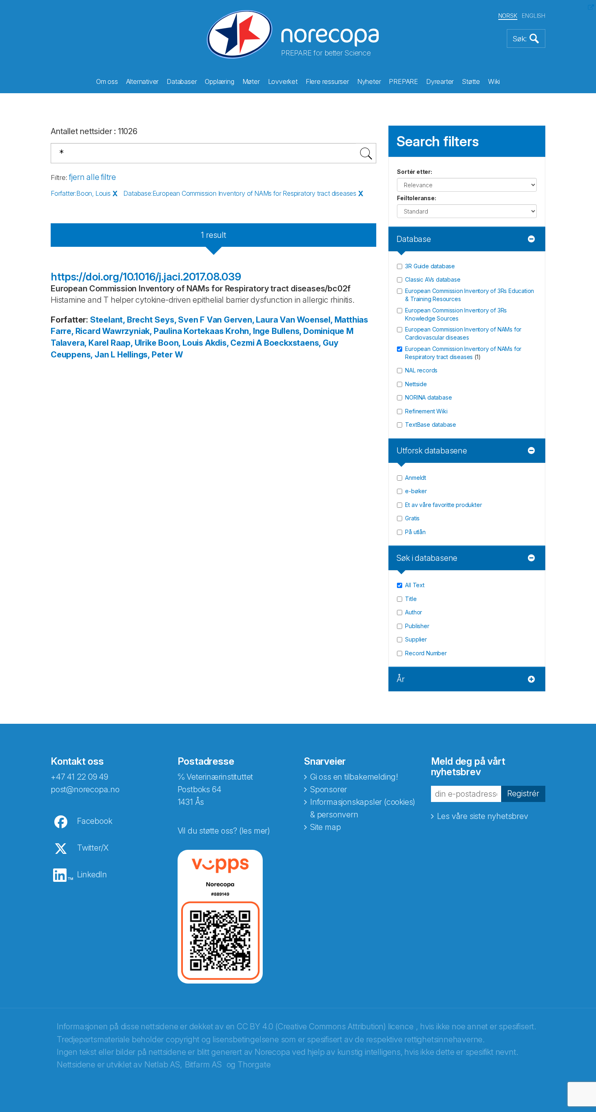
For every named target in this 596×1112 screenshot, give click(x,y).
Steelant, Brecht (121, 320)
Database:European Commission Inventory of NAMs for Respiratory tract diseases (239, 193)
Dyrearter (440, 81)
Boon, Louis (180, 343)
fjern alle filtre (92, 177)
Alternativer (142, 81)
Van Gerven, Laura (242, 320)
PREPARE (403, 81)
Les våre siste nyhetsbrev (482, 816)
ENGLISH (533, 15)
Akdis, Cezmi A (233, 343)
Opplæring (219, 81)
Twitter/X (93, 848)
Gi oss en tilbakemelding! (354, 777)
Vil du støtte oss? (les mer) (224, 831)
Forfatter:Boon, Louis (81, 193)
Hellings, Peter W (150, 354)
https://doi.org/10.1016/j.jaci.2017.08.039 (146, 276)
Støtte (471, 81)
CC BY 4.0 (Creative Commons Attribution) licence (325, 1026)
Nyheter (369, 81)
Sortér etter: (414, 171)
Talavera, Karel (80, 343)
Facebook (94, 821)
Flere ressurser (327, 81)
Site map (325, 827)
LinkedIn (92, 874)
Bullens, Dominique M (313, 331)
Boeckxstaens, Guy (301, 343)
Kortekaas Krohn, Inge (227, 331)
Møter (251, 81)
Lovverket (283, 81)
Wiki (494, 81)
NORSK (507, 15)
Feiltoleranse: (416, 198)
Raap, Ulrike (134, 343)
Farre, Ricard (75, 331)
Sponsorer (328, 789)
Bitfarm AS (203, 1064)
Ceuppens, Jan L (83, 354)
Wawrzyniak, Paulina (142, 331)
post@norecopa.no (85, 789)
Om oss (107, 81)
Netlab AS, (163, 1064)
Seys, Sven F (179, 320)
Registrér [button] (523, 793)
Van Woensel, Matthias (324, 320)
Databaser (182, 81)
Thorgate (254, 1064)
